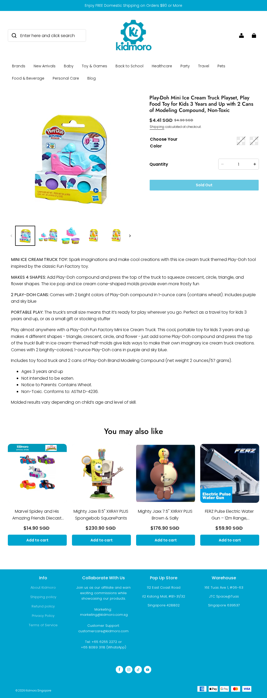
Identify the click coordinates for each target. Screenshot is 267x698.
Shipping (157, 126)
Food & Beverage (28, 78)
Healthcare (162, 66)
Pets (221, 66)
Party (185, 66)
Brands (18, 66)
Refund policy (43, 606)
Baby (69, 66)
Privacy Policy (43, 615)
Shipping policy (43, 596)
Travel (203, 66)
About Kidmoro (43, 587)
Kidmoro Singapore (38, 691)
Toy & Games (94, 66)
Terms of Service (43, 625)
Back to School (129, 66)
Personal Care (66, 78)
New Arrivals (45, 66)
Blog (91, 78)
